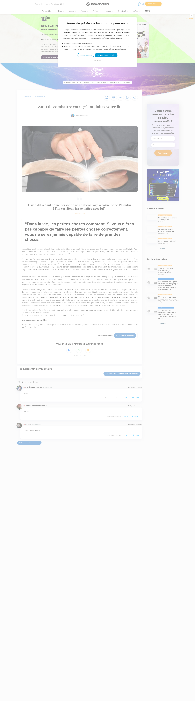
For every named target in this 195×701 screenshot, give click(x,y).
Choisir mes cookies (86, 55)
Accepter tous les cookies (106, 55)
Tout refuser (97, 60)
